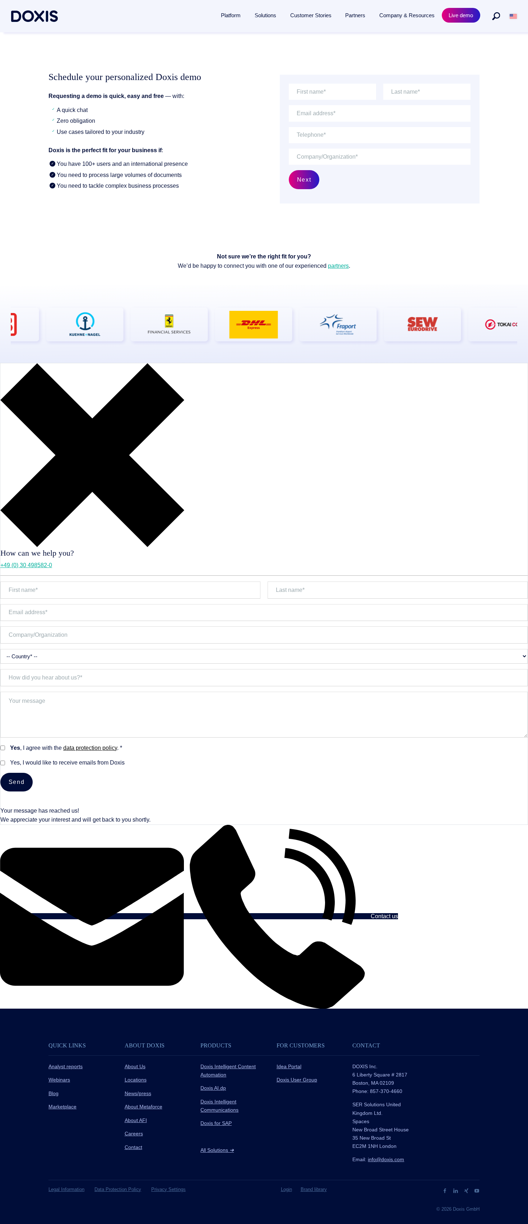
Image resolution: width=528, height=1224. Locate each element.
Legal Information (66, 1189)
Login (286, 1189)
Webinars (59, 1080)
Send (16, 782)
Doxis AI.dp (213, 1088)
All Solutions (217, 1150)
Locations (136, 1080)
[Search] (496, 16)
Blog (53, 1093)
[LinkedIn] (456, 1190)
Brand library (314, 1189)
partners (338, 266)
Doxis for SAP (216, 1123)
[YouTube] (476, 1190)
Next (304, 180)
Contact (133, 1147)
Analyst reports (65, 1066)
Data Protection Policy (117, 1189)
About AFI (136, 1120)
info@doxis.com (386, 1159)
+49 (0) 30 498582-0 (26, 565)
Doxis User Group (297, 1080)
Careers (134, 1133)
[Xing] (467, 1190)
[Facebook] (446, 1190)
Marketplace (62, 1106)
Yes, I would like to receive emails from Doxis (67, 763)
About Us (135, 1066)
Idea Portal (289, 1066)
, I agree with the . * (66, 748)
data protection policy (90, 748)
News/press (138, 1093)
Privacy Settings (168, 1189)
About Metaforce (143, 1106)
